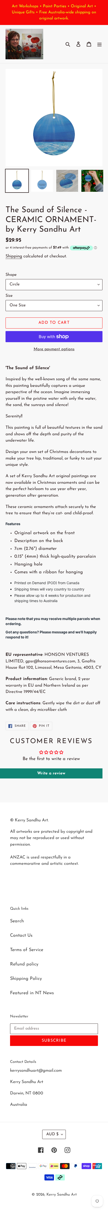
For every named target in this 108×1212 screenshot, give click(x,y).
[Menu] (99, 44)
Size (9, 296)
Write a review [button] (51, 773)
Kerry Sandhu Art (61, 1195)
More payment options (54, 349)
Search (17, 921)
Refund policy (24, 964)
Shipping (14, 256)
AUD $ (52, 1134)
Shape (11, 275)
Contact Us (21, 935)
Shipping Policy (26, 979)
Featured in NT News (32, 993)
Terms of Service (26, 950)
